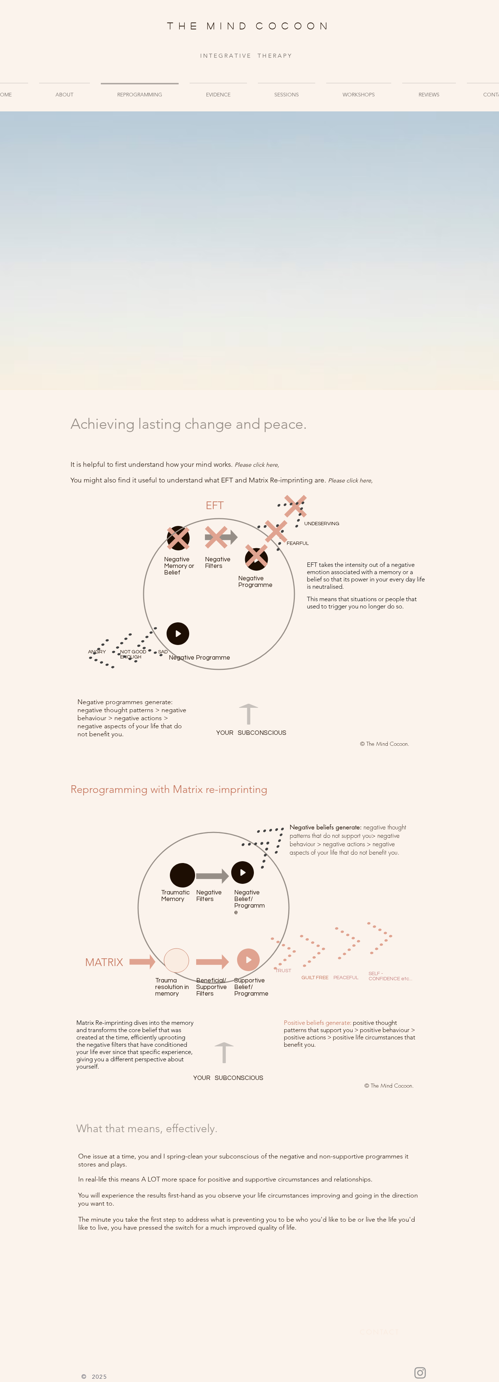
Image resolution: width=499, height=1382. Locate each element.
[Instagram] (420, 1373)
